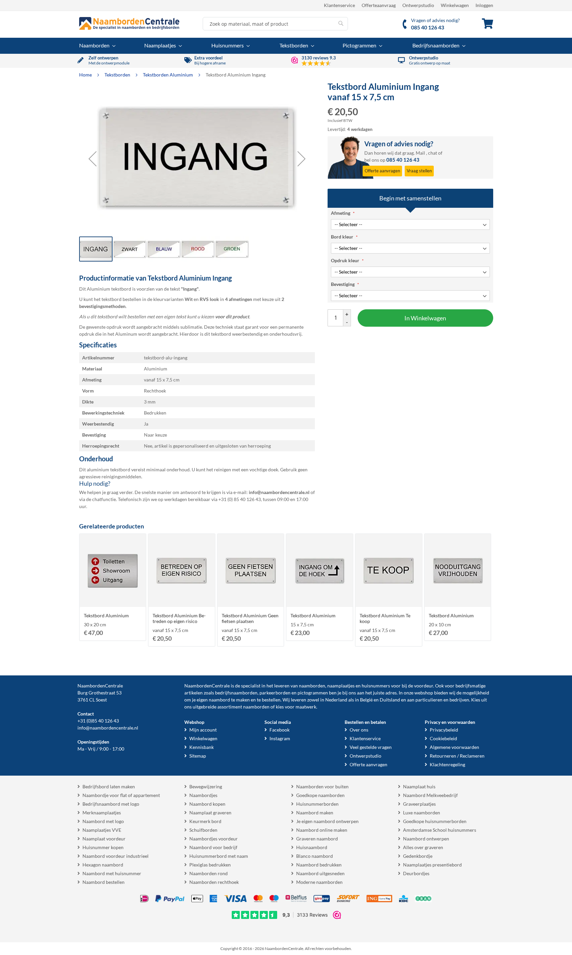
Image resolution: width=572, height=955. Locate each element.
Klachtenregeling (447, 764)
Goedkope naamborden (320, 795)
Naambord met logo (103, 821)
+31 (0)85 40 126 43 (98, 721)
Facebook (279, 730)
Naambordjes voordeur (213, 838)
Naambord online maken (321, 830)
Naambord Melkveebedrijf (430, 795)
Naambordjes (203, 795)
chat (432, 153)
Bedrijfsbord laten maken (108, 786)
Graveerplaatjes (419, 804)
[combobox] (275, 23)
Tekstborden (118, 74)
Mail (420, 153)
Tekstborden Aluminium (168, 74)
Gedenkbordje (417, 856)
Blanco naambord (314, 856)
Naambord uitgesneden (320, 873)
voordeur (423, 685)
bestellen (271, 699)
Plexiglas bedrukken (210, 864)
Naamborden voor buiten (322, 786)
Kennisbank (201, 747)
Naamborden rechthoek (214, 882)
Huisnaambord (311, 847)
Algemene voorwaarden (454, 747)
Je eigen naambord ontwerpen (327, 821)
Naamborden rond (208, 873)
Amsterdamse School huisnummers (439, 830)
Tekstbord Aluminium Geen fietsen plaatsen (250, 618)
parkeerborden (275, 692)
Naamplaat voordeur (104, 838)
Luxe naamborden (421, 812)
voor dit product (232, 316)
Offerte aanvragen (368, 764)
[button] (92, 159)
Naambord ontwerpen (426, 838)
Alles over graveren (423, 847)
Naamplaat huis (419, 786)
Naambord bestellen (103, 882)
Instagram (279, 738)
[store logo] (129, 23)
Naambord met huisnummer (111, 873)
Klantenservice (339, 5)
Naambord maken (314, 812)
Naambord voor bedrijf (213, 847)
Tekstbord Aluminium (106, 615)
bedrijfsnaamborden (236, 692)
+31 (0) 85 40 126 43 (239, 499)
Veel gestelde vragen (371, 747)
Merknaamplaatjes (101, 812)
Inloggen (484, 5)
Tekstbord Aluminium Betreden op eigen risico (179, 618)
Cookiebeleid (443, 738)
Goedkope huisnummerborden (434, 821)
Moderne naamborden (319, 882)
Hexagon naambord (102, 864)
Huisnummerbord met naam (218, 856)
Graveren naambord (317, 838)
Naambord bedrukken (319, 864)
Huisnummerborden (317, 804)
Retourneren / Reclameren (457, 756)
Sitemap (197, 756)
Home (86, 74)
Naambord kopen (207, 804)
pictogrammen (313, 692)
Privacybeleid (444, 730)
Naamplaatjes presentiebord (432, 864)
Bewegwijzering (205, 786)
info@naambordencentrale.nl (107, 728)
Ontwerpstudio (418, 5)
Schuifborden (203, 830)
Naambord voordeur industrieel (115, 856)
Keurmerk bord (205, 821)
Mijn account (203, 730)
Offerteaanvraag (379, 5)
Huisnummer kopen (103, 847)
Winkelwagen (455, 5)
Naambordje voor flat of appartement (121, 795)
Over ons (359, 730)
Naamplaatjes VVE (101, 830)
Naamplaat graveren (210, 812)
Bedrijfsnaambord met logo (110, 804)
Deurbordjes (416, 873)
